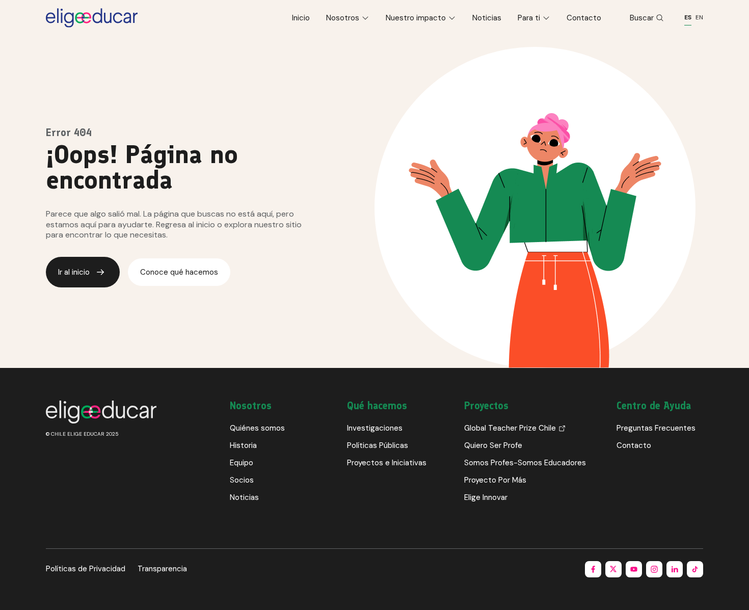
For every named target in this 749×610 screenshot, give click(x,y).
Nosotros (342, 18)
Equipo (241, 463)
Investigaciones (375, 428)
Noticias (486, 18)
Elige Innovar (485, 497)
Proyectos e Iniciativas (386, 463)
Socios (242, 480)
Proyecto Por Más (495, 480)
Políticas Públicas (377, 445)
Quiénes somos (257, 428)
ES (687, 17)
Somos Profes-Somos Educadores (525, 463)
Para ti (529, 18)
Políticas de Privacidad (85, 569)
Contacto (584, 18)
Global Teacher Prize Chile (510, 428)
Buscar (642, 18)
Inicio (301, 18)
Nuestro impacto (416, 18)
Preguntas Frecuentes (656, 428)
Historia (243, 445)
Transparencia (162, 569)
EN (699, 17)
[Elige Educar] (92, 18)
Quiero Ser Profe (493, 445)
